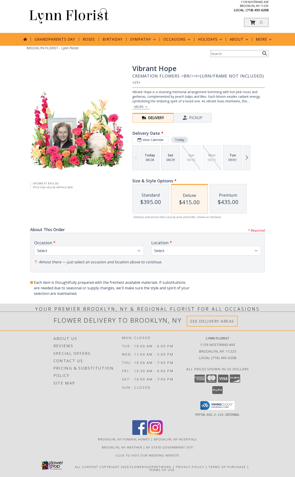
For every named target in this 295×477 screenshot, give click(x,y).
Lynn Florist (69, 15)
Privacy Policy (190, 467)
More (261, 39)
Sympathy (140, 39)
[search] (264, 53)
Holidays (207, 39)
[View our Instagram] (155, 433)
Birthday (112, 39)
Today (179, 140)
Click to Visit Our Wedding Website (147, 455)
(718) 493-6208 (257, 10)
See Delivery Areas (212, 321)
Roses (89, 39)
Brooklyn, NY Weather (122, 447)
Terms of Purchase (227, 467)
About (237, 39)
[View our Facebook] (139, 433)
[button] (256, 22)
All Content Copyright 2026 (102, 467)
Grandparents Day (55, 39)
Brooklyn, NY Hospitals (175, 439)
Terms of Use (162, 470)
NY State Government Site (169, 447)
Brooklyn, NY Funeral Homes (124, 439)
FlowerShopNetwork (150, 467)
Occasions (174, 39)
